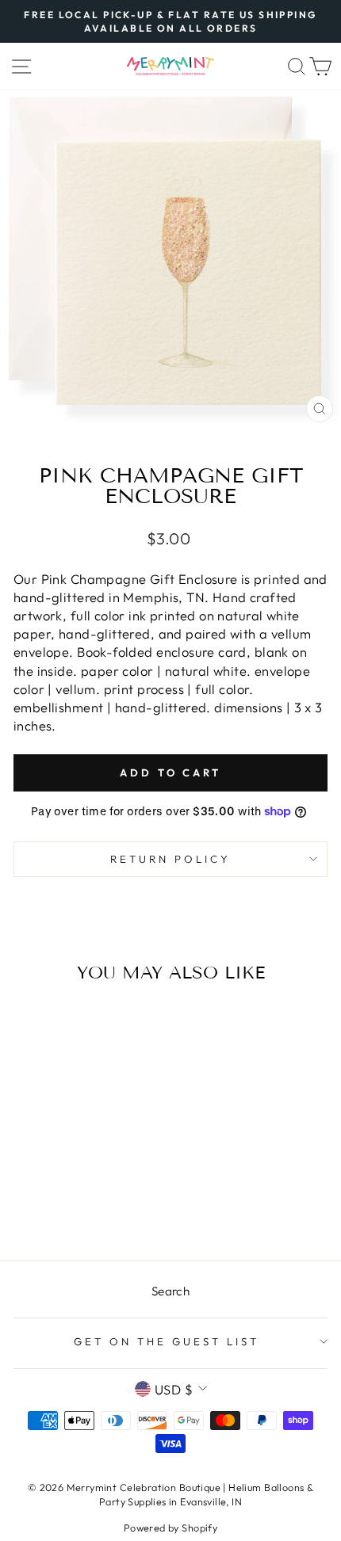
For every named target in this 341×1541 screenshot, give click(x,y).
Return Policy (170, 859)
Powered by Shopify (170, 1527)
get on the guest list (166, 1341)
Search (170, 1291)
